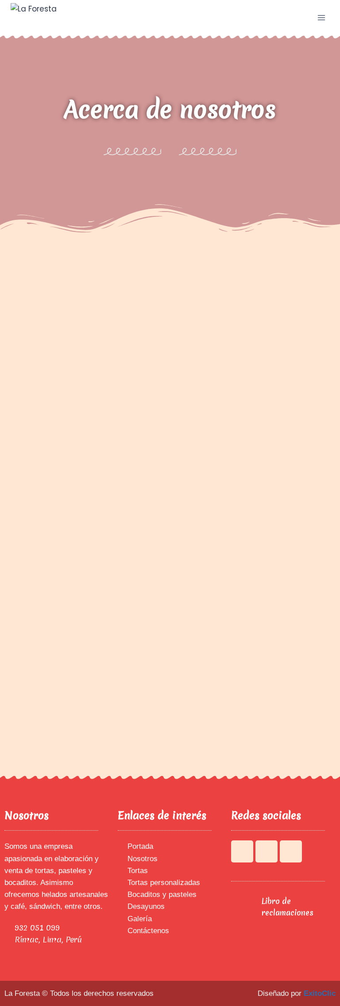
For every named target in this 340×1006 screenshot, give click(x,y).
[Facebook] (242, 851)
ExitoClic (320, 993)
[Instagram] (291, 851)
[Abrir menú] (321, 17)
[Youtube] (266, 851)
